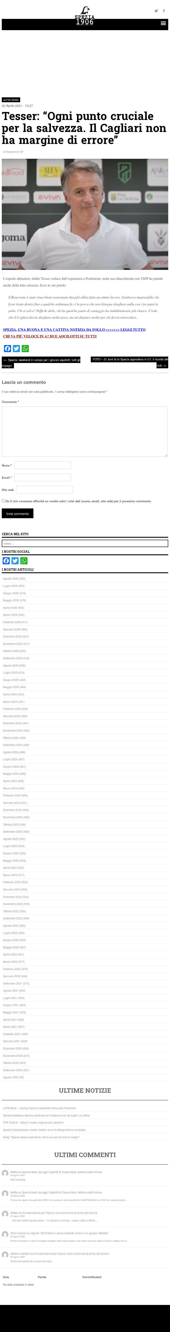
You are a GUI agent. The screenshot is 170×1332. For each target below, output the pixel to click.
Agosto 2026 (10, 578)
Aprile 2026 (10, 607)
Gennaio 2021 (11, 1041)
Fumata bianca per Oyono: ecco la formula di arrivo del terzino (60, 1212)
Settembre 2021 (12, 983)
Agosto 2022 (10, 925)
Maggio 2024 (11, 773)
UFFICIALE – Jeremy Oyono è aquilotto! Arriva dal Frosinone (39, 1108)
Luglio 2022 (10, 933)
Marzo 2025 (10, 701)
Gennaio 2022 (11, 976)
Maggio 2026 (11, 600)
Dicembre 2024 (12, 723)
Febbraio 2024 (12, 795)
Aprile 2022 (10, 954)
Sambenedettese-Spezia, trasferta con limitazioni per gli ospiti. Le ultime (46, 1115)
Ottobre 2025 (11, 651)
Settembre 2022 (12, 918)
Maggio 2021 (11, 1012)
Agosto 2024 (10, 752)
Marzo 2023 (10, 875)
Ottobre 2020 (11, 1063)
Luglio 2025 (10, 672)
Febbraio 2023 (12, 882)
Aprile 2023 (10, 867)
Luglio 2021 (10, 998)
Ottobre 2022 (11, 911)
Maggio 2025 (11, 687)
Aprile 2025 (10, 694)
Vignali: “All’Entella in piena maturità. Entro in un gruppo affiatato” (70, 1233)
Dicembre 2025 (12, 636)
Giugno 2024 (11, 766)
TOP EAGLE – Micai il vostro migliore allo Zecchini (33, 1122)
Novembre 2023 (13, 817)
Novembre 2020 (13, 1055)
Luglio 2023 (10, 846)
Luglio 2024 (10, 759)
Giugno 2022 (11, 940)
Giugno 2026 (11, 593)
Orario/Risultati (91, 1277)
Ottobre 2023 (11, 824)
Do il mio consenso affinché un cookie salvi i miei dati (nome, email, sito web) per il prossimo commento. (79, 501)
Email (7, 477)
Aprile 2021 (10, 1019)
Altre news (11, 100)
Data (6, 1277)
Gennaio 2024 (11, 802)
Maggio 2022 (11, 947)
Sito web (8, 490)
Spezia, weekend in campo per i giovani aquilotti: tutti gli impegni (41, 362)
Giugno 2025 (11, 680)
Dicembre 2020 (12, 1048)
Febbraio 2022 (12, 969)
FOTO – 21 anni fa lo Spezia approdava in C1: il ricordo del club (130, 362)
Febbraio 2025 (12, 708)
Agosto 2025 (10, 665)
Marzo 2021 (10, 1026)
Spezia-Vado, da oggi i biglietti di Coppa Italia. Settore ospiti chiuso (62, 1172)
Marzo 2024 (10, 788)
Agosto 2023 (10, 839)
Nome (7, 465)
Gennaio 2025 (11, 716)
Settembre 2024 (12, 745)
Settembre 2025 (12, 658)
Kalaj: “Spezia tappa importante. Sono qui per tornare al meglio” (41, 1137)
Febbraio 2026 (12, 622)
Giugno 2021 (11, 1005)
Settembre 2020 (12, 1070)
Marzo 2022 (10, 961)
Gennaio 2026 (11, 629)
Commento (10, 402)
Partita (42, 1277)
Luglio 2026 (10, 586)
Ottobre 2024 (11, 738)
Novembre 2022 (13, 904)
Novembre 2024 (13, 730)
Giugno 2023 (11, 853)
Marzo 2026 (10, 614)
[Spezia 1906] (85, 26)
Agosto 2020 (10, 1077)
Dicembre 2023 (12, 810)
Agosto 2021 (10, 990)
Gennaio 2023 (11, 889)
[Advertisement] (85, 61)
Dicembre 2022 (12, 896)
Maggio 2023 (11, 860)
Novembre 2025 (13, 643)
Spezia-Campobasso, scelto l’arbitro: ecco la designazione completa (44, 1130)
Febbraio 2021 (12, 1034)
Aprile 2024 (10, 781)
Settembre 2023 (12, 831)
